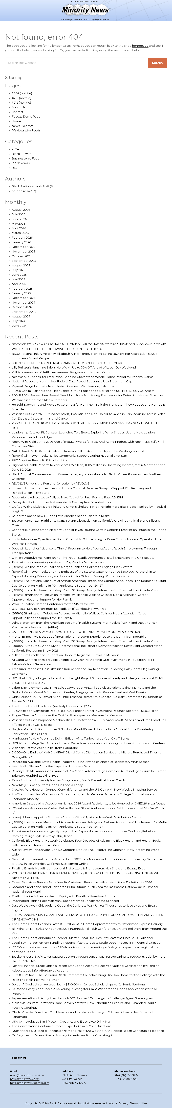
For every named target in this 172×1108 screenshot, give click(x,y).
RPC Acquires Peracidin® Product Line (40, 460)
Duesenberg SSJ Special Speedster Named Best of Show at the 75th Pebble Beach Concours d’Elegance (88, 1030)
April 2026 (19, 228)
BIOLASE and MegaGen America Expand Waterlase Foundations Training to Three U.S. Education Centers (88, 743)
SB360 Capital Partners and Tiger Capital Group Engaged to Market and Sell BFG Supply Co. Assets (83, 391)
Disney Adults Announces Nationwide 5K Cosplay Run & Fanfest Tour (62, 502)
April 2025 (19, 284)
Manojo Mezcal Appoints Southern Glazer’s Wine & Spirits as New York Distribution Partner (77, 817)
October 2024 (22, 307)
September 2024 (24, 311)
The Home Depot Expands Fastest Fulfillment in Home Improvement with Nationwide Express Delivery (87, 924)
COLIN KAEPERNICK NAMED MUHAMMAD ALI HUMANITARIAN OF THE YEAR (67, 363)
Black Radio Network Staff (30, 186)
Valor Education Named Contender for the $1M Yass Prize (53, 604)
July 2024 (18, 321)
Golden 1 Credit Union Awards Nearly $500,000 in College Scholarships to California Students (79, 984)
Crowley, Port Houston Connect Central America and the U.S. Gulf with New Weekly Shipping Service (84, 789)
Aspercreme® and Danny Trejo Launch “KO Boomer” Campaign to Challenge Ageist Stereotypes (82, 998)
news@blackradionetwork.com (28, 1075)
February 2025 (22, 288)
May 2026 (18, 223)
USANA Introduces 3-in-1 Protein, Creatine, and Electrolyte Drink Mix (61, 1021)
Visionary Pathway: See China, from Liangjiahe (45, 748)
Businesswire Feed (25, 158)
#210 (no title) (21, 98)
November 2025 (23, 251)
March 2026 (20, 233)
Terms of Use (138, 1103)
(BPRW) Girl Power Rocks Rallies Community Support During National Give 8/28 (69, 455)
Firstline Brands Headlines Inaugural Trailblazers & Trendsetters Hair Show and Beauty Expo (78, 868)
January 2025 (21, 293)
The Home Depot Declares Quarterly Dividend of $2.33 (51, 706)
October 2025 (21, 256)
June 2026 (19, 219)
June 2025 (19, 274)
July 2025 (18, 270)
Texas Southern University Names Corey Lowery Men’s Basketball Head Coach (68, 780)
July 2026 (18, 214)
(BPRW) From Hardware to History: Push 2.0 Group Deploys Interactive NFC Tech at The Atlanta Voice (85, 590)
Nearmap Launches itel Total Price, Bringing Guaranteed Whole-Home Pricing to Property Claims (83, 377)
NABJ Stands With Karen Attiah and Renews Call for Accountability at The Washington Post (78, 451)
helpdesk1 (19, 191)
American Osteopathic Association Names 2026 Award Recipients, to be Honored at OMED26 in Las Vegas (88, 803)
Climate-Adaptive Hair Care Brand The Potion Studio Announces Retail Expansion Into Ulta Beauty (83, 557)
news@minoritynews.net (24, 1078)
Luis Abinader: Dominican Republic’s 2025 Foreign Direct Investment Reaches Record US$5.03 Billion (85, 710)
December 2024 (23, 297)
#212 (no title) (21, 102)
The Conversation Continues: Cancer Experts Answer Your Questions (62, 1026)
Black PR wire (21, 153)
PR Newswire (21, 163)
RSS (14, 167)
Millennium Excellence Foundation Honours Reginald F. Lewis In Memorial (66, 655)
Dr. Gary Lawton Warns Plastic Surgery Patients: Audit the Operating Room (66, 1035)
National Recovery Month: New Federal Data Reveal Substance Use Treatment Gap (72, 381)
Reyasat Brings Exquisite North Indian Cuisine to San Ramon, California (63, 386)
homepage (140, 45)
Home (16, 121)
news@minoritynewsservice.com (29, 1082)
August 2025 (21, 265)
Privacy (124, 1103)
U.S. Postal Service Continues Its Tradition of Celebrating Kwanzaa (59, 608)
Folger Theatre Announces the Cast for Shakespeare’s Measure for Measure (67, 715)
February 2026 (22, 237)
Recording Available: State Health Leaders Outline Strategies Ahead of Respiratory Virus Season (81, 762)
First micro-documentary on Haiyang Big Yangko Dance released (59, 562)
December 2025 (23, 246)
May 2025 (18, 279)
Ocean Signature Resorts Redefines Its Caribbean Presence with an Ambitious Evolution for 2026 (82, 882)
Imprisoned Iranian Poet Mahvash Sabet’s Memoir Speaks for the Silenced (65, 901)
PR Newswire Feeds (26, 130)
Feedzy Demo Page (26, 116)
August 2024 (21, 316)
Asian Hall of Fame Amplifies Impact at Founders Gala (51, 766)
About (113, 1103)
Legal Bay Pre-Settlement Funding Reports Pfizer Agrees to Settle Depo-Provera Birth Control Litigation (87, 942)
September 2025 (24, 260)
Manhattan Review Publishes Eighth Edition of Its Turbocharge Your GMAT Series (71, 738)
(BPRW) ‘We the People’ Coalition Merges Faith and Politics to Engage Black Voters (72, 567)
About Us (18, 107)
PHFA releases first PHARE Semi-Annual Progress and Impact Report (62, 372)
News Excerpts (22, 126)
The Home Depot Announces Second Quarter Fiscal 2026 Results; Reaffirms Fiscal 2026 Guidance (83, 938)
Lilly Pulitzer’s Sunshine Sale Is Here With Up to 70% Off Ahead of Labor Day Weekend (74, 367)
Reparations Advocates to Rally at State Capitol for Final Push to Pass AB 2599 (67, 497)
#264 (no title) (22, 93)
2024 (15, 149)
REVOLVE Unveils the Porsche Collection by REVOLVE (50, 483)
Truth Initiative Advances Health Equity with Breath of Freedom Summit (64, 896)
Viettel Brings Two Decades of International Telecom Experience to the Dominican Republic (79, 636)
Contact (17, 112)
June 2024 (19, 325)
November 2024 (23, 302)
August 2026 (21, 209)
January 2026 (21, 242)
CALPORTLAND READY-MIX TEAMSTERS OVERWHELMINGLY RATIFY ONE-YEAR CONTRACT (77, 632)
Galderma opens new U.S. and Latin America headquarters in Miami (61, 516)
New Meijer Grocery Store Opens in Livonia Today (47, 785)
